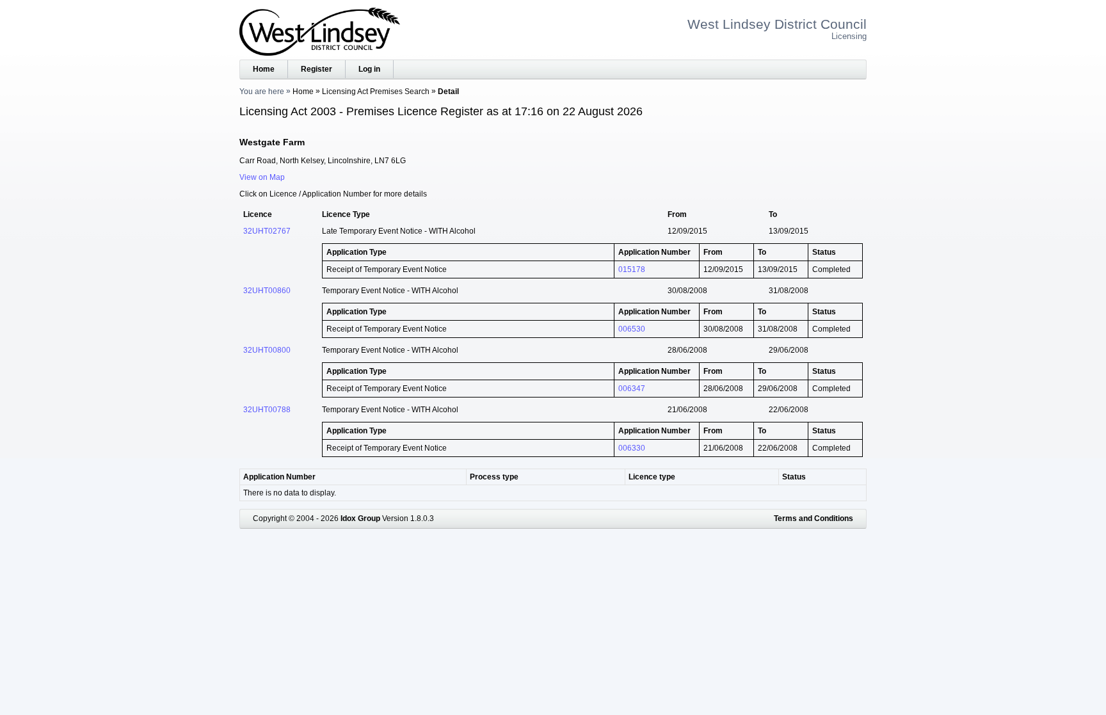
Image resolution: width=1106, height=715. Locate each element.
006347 (631, 388)
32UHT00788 (267, 409)
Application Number (279, 476)
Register (316, 69)
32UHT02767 (267, 231)
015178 (631, 269)
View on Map (262, 177)
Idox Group (360, 518)
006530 (631, 329)
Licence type (652, 476)
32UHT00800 (267, 350)
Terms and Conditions (813, 518)
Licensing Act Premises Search (375, 91)
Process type (494, 476)
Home (264, 69)
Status (794, 476)
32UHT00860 (267, 290)
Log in (369, 69)
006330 (631, 448)
